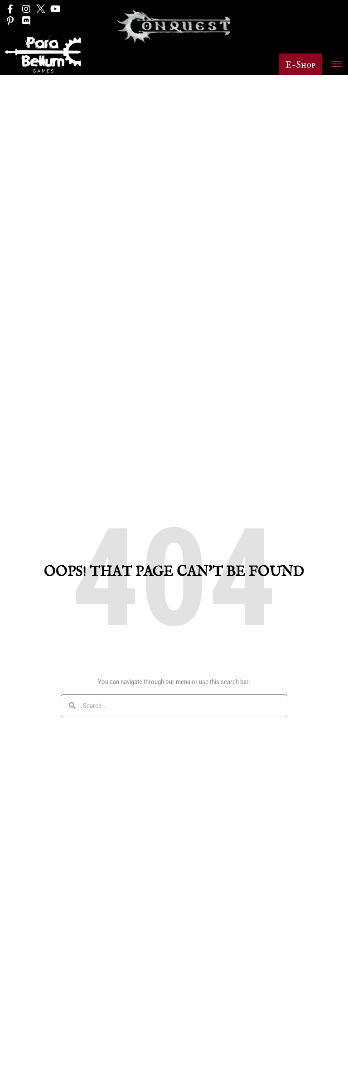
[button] (300, 64)
